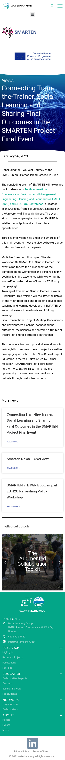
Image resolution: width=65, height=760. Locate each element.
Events (6, 724)
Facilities (7, 667)
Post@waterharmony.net (21, 641)
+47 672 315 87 (17, 636)
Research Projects (12, 657)
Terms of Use (40, 751)
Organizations (10, 704)
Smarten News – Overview (28, 459)
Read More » (13, 442)
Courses (7, 683)
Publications (9, 662)
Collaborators (10, 709)
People (6, 719)
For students (9, 693)
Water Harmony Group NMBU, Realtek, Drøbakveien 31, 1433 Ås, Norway (30, 627)
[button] (32, 14)
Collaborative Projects (14, 678)
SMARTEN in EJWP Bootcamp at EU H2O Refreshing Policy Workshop (32, 491)
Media (5, 730)
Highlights (8, 652)
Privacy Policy (21, 751)
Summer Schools (11, 688)
